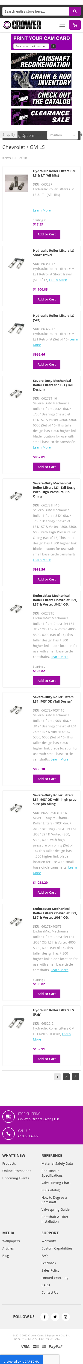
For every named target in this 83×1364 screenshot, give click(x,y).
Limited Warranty (55, 1277)
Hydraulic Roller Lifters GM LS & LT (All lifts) (54, 173)
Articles (8, 1248)
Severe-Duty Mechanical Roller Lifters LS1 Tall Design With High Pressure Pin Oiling (55, 489)
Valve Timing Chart (56, 1183)
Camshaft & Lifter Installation (55, 1219)
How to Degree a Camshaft (54, 1199)
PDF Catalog (51, 1190)
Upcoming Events (15, 1178)
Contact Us (50, 1292)
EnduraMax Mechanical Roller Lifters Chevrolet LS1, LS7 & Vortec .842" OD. (55, 599)
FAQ (45, 1255)
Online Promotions (16, 1171)
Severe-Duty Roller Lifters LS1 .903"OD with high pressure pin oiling (55, 799)
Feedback (49, 1263)
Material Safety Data (57, 1163)
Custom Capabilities (57, 1248)
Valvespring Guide (56, 1209)
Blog (5, 1255)
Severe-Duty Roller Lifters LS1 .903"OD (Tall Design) (53, 699)
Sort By (40, 135)
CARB (46, 1285)
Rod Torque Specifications (52, 1173)
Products (9, 1163)
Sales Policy (50, 1270)
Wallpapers (11, 1241)
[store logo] (22, 24)
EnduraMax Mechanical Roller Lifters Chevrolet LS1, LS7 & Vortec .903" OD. (55, 913)
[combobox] (41, 11)
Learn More (42, 210)
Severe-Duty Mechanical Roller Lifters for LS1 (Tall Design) (53, 385)
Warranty (49, 1241)
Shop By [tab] (9, 134)
